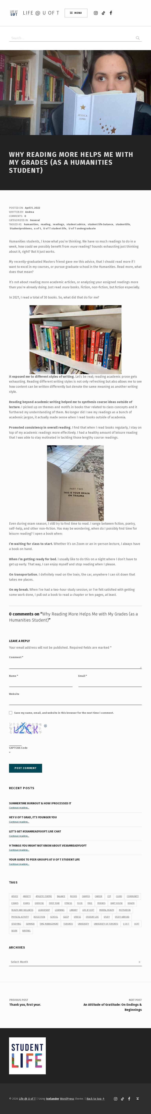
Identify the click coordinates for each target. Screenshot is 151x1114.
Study (107, 917)
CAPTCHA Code (18, 747)
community (133, 896)
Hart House (116, 903)
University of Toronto (106, 924)
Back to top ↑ (96, 1098)
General (35, 220)
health (131, 903)
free (89, 903)
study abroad (122, 917)
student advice (75, 224)
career (98, 896)
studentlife (123, 224)
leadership (44, 910)
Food (80, 903)
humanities (31, 224)
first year (54, 903)
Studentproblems (21, 228)
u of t (37, 228)
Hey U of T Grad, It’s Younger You (33, 817)
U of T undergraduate (82, 228)
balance (61, 896)
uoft (136, 924)
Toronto (68, 924)
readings (58, 224)
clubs (119, 896)
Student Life (92, 917)
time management (49, 924)
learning (59, 910)
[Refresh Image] (45, 725)
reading (46, 224)
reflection (39, 917)
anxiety (27, 896)
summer (30, 924)
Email (82, 675)
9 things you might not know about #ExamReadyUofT (48, 845)
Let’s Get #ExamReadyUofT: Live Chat (35, 831)
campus (86, 896)
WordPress (67, 1098)
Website (14, 693)
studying (16, 924)
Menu (78, 12)
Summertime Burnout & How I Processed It (40, 803)
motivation (125, 910)
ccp (109, 896)
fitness (68, 903)
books (73, 896)
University (83, 924)
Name (13, 675)
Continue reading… (19, 807)
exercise (39, 903)
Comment (16, 657)
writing (26, 930)
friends (101, 903)
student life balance (100, 224)
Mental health (106, 910)
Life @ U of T (41, 13)
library (73, 910)
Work (14, 930)
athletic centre (44, 896)
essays (14, 903)
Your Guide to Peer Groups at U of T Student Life (44, 859)
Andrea (29, 211)
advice (14, 896)
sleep (66, 917)
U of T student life (54, 228)
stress (77, 917)
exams (26, 903)
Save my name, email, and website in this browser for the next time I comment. (64, 712)
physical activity (20, 917)
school (54, 917)
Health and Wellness (22, 910)
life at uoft (88, 910)
